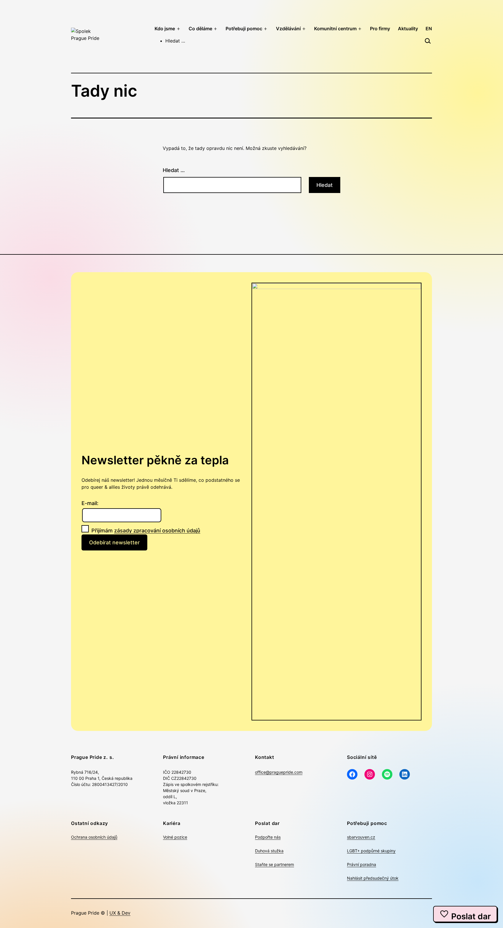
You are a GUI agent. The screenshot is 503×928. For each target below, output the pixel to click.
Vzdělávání (288, 28)
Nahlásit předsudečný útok (372, 878)
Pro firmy (380, 28)
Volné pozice (175, 837)
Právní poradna (361, 864)
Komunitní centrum (335, 28)
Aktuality (408, 28)
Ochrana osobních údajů (94, 837)
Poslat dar (471, 916)
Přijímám (145, 530)
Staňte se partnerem (274, 864)
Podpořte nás (268, 837)
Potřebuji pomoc (244, 28)
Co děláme (200, 28)
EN (429, 28)
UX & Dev (119, 913)
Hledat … (174, 170)
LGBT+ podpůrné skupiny (371, 850)
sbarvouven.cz (361, 837)
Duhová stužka (269, 850)
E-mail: (90, 503)
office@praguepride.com (278, 772)
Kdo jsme (165, 28)
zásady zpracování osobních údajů (157, 530)
